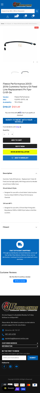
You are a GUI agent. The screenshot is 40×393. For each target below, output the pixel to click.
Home (2, 23)
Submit (33, 358)
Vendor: (6, 97)
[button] (16, 16)
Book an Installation (20, 152)
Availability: (7, 102)
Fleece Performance (22, 97)
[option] (20, 45)
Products (9, 23)
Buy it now (20, 146)
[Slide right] (36, 253)
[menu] (2, 4)
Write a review (20, 281)
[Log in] (8, 17)
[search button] (37, 11)
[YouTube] (16, 366)
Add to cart (16, 140)
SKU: (4, 100)
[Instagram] (10, 366)
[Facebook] (4, 366)
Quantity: (6, 130)
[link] (20, 252)
